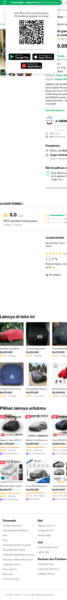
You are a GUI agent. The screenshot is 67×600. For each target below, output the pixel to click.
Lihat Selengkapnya (55, 110)
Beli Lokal (8, 574)
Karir (5, 535)
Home (3, 24)
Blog (5, 540)
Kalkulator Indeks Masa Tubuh (18, 559)
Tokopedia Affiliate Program (17, 545)
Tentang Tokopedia (12, 525)
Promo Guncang (11, 579)
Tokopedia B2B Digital (14, 550)
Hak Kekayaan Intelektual (15, 530)
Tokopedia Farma (11, 564)
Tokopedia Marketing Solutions (18, 554)
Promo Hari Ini (10, 569)
